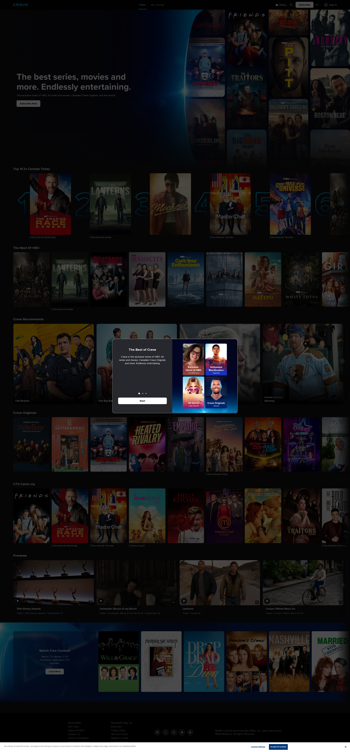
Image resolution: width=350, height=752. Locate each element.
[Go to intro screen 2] (142, 393)
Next (142, 400)
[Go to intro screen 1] (139, 393)
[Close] (346, 747)
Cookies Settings (258, 747)
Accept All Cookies (278, 747)
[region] (175, 747)
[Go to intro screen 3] (146, 393)
